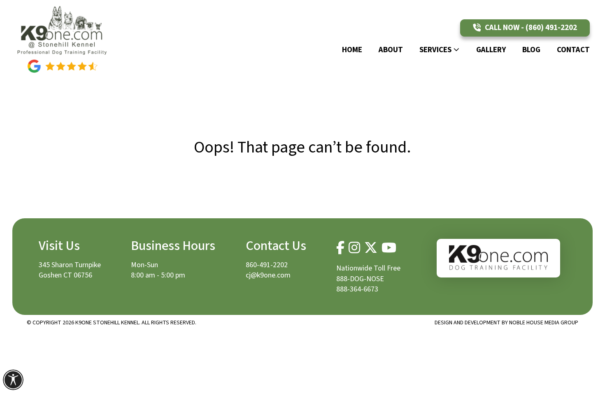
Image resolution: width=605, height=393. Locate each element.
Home (352, 49)
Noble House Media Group (543, 323)
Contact (573, 49)
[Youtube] (389, 248)
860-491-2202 (267, 265)
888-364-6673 (357, 289)
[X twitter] (370, 248)
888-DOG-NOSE (360, 279)
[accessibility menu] (13, 380)
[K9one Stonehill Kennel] (62, 29)
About (391, 49)
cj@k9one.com (268, 275)
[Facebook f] (340, 248)
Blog (531, 49)
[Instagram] (354, 248)
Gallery (491, 49)
